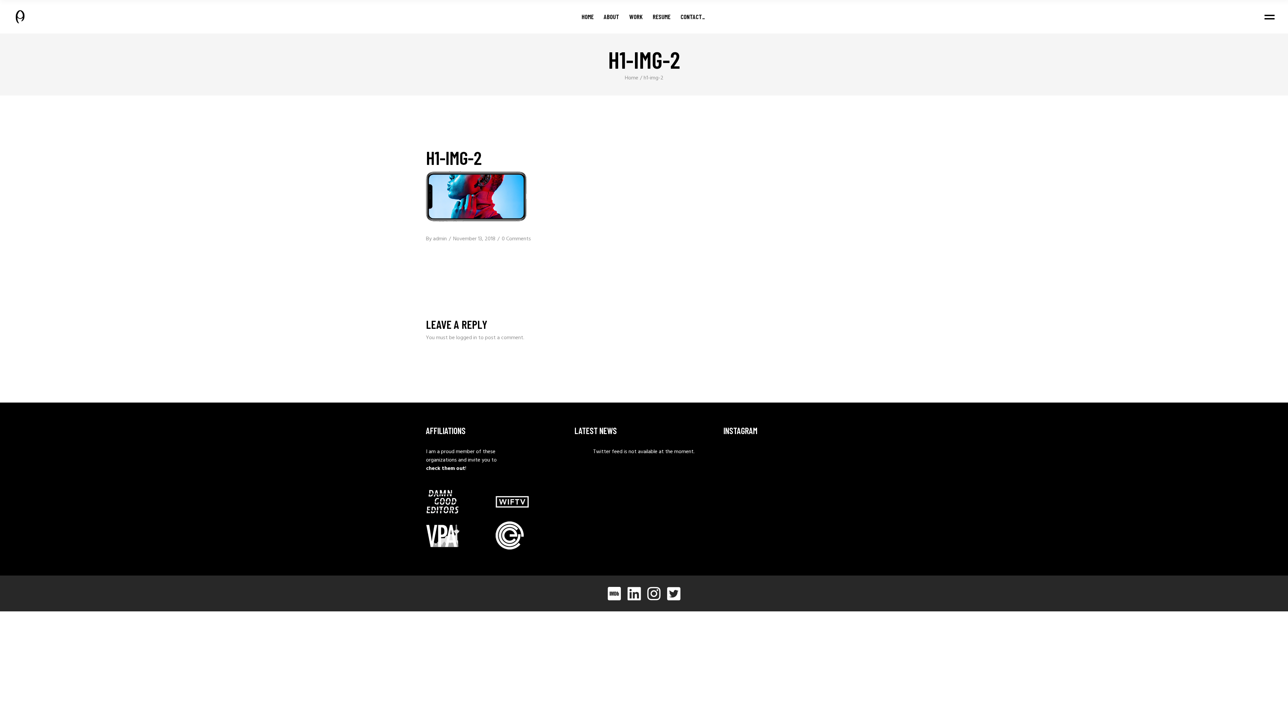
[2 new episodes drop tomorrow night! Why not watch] (792, 492)
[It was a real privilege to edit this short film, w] (792, 462)
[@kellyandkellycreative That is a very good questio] (744, 492)
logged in (466, 338)
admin (440, 239)
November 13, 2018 (474, 239)
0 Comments (516, 239)
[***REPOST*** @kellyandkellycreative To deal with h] (841, 462)
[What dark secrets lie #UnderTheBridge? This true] (744, 462)
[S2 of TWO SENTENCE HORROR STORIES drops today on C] (841, 492)
